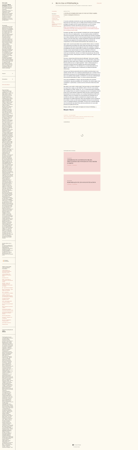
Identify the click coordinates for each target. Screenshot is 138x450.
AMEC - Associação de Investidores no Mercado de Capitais (7, 280)
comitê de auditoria (55, 15)
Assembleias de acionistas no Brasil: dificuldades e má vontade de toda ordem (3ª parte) (82, 161)
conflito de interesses (56, 16)
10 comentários (74, 184)
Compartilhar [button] (54, 11)
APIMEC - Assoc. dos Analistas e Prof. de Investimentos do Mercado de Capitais (7, 285)
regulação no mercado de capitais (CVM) (57, 24)
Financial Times (5, 324)
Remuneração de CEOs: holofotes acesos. (81, 182)
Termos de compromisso (56, 26)
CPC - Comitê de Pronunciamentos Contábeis (7, 293)
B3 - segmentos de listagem (7, 287)
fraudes (53, 22)
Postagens (6, 260)
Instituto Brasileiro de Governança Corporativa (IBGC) (6, 275)
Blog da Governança (67, 3)
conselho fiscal (54, 18)
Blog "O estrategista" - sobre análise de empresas (7, 290)
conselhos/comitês (55, 19)
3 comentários (74, 165)
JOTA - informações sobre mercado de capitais (7, 302)
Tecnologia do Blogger (77, 444)
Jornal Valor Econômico (6, 322)
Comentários (6, 261)
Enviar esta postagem (72, 115)
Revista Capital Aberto (6, 315)
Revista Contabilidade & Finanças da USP (6, 320)
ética (53, 21)
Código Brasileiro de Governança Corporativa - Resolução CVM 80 (7, 271)
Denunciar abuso (6, 84)
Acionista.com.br (5, 277)
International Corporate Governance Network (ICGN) (7, 310)
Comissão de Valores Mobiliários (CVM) (6, 299)
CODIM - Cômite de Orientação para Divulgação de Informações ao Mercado (7, 295)
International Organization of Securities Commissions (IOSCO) (7, 312)
